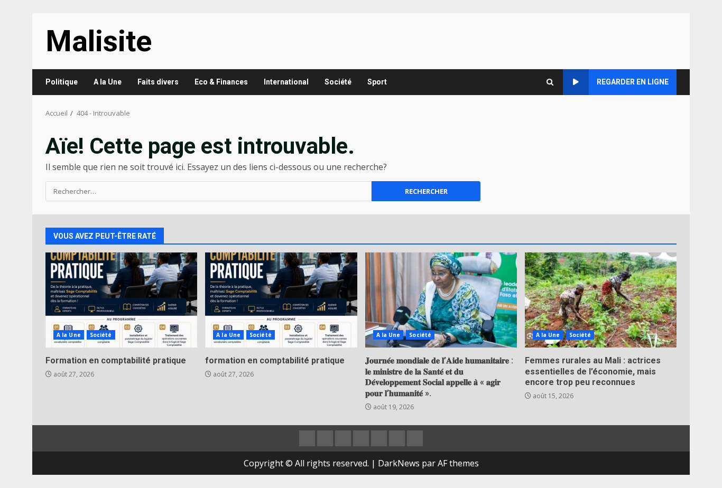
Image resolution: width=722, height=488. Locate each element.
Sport (377, 82)
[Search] (550, 82)
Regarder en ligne (633, 82)
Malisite (98, 41)
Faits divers (158, 82)
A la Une (108, 82)
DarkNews (399, 463)
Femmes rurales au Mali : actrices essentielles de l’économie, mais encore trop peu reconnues (601, 300)
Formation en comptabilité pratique (121, 300)
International (286, 82)
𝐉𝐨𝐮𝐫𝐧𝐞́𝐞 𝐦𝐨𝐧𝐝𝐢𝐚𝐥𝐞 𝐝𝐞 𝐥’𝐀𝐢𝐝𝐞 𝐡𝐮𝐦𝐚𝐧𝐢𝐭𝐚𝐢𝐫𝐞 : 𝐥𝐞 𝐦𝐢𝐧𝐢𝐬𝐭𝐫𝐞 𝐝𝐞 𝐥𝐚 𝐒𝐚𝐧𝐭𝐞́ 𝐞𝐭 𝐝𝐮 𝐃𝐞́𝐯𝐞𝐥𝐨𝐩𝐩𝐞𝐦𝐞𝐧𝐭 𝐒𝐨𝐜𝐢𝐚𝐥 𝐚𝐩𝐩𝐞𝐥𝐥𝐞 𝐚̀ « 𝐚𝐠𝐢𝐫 (441, 300)
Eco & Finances (221, 82)
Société (338, 82)
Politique (61, 82)
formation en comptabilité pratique (281, 300)
